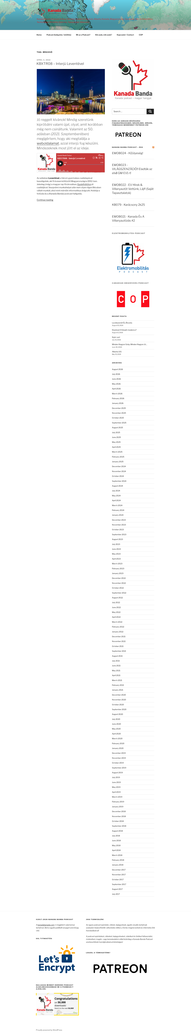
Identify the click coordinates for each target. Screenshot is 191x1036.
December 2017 (119, 870)
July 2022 (116, 602)
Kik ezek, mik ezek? (103, 35)
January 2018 (117, 865)
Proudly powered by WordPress (49, 1030)
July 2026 (116, 374)
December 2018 (119, 811)
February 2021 (118, 685)
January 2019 (117, 806)
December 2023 (119, 520)
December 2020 (119, 695)
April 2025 (116, 447)
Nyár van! (116, 337)
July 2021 (116, 661)
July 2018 (116, 836)
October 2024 (118, 476)
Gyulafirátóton (84, 184)
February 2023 (118, 568)
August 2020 (117, 714)
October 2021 (118, 646)
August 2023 (117, 539)
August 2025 (117, 427)
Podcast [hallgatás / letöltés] (59, 35)
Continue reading (45, 200)
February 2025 (118, 457)
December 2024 (119, 466)
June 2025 (116, 437)
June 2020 (116, 724)
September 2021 (119, 651)
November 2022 (119, 583)
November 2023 (119, 525)
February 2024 (118, 510)
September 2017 (119, 884)
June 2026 (116, 379)
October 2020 (118, 704)
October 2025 (118, 418)
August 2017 (117, 889)
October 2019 (118, 763)
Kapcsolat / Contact (125, 35)
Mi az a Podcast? (83, 35)
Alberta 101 (117, 351)
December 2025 (119, 408)
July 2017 (116, 894)
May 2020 (116, 729)
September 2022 (119, 593)
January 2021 (117, 690)
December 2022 (119, 578)
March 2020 (117, 738)
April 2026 (116, 389)
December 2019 (119, 753)
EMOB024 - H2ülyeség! (127, 153)
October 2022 (118, 588)
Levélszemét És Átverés (122, 323)
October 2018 (118, 821)
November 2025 (119, 413)
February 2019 (118, 802)
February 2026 (118, 398)
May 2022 (116, 612)
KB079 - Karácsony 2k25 (128, 204)
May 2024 (116, 495)
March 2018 (117, 855)
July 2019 (116, 777)
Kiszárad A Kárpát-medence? (124, 330)
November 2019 (119, 758)
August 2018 (117, 831)
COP (141, 35)
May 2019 (116, 787)
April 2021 (116, 675)
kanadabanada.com (46, 925)
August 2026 (117, 369)
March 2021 (117, 680)
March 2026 (117, 393)
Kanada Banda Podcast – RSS (127, 147)
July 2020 (116, 719)
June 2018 (116, 840)
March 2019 (117, 797)
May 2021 (116, 670)
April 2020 (116, 734)
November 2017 (119, 874)
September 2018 (119, 826)
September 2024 (119, 481)
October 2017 (118, 879)
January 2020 (118, 748)
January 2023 (117, 573)
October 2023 (118, 529)
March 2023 (117, 563)
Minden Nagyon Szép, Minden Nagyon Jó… (129, 344)
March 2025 (117, 452)
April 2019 (116, 792)
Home (39, 35)
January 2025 (117, 461)
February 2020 (118, 743)
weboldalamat (48, 143)
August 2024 (117, 486)
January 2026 (117, 403)
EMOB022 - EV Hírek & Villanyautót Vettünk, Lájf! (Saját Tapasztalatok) (133, 189)
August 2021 (117, 656)
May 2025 (116, 442)
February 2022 (118, 627)
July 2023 (116, 544)
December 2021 (119, 636)
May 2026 (116, 384)
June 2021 (116, 665)
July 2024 (116, 491)
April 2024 (116, 500)
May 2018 (116, 845)
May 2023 (116, 554)
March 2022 (117, 622)
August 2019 (117, 772)
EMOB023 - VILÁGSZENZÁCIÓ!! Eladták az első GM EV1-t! (132, 169)
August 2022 (117, 597)
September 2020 (119, 709)
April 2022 (116, 617)
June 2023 (116, 549)
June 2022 (116, 607)
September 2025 (119, 423)
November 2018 (119, 816)
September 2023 (119, 534)
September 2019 (119, 768)
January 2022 (117, 632)
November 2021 (119, 641)
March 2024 (117, 505)
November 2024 (119, 471)
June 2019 (116, 782)
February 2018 (118, 860)
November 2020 (119, 700)
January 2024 (117, 515)
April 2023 (116, 559)
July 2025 (116, 432)
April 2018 (116, 850)
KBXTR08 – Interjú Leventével (60, 64)
